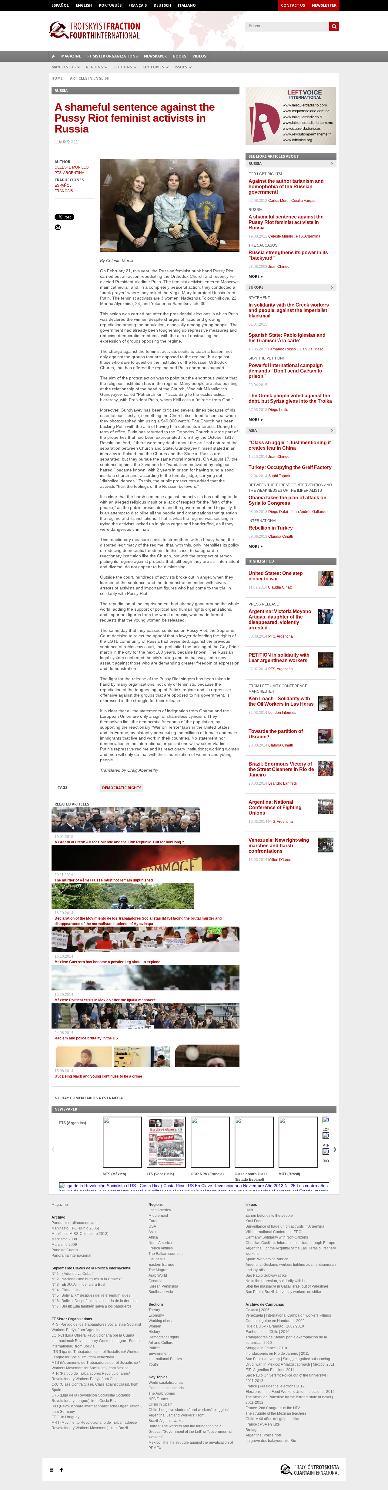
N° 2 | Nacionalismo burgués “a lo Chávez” (87, 1279)
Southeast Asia (161, 1292)
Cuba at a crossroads (166, 1388)
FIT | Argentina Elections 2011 (270, 1370)
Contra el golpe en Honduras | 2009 (275, 1321)
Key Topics (153, 67)
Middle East (158, 1215)
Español (60, 5)
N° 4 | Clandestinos (67, 1290)
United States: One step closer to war (276, 576)
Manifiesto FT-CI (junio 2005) (75, 1228)
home (53, 56)
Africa (153, 1237)
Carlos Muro (278, 201)
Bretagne (253, 1430)
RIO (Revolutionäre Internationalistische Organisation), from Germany (97, 1409)
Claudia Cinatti (280, 536)
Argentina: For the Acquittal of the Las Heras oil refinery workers (291, 1251)
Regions (94, 67)
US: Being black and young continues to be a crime (98, 1076)
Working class (160, 1321)
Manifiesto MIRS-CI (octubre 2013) (80, 1234)
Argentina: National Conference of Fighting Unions (275, 807)
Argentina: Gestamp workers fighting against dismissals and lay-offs (291, 1267)
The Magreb (159, 1270)
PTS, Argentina (69, 173)
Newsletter (324, 5)
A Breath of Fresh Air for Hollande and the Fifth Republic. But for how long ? (119, 842)
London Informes (282, 713)
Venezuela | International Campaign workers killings (288, 1315)
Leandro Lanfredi (282, 783)
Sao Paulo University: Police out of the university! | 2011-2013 (287, 1378)
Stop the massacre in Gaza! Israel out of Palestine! (287, 1286)
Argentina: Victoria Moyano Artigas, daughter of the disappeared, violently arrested (280, 619)
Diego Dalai (278, 512)
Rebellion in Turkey (271, 527)
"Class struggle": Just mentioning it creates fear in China (290, 445)
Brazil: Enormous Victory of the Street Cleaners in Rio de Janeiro (281, 769)
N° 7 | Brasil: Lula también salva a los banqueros (92, 1306)
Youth (153, 1364)
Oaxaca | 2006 (257, 1310)
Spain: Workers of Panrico (267, 1259)
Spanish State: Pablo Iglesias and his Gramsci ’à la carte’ (287, 338)
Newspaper (155, 56)
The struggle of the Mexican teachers (276, 1413)
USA (152, 1226)
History (154, 1332)
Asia (152, 1232)
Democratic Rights (121, 787)
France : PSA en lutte (263, 1424)
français (64, 191)
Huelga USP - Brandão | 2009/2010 (275, 1326)
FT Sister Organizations (112, 56)
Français (138, 5)
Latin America (160, 1210)
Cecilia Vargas (303, 201)
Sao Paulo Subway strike (266, 1275)
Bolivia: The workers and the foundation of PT (186, 1426)
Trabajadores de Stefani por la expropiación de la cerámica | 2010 (286, 1340)
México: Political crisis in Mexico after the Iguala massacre (105, 1000)
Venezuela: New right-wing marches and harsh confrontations (279, 846)
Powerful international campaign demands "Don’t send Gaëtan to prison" (286, 371)
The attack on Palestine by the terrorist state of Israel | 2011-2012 (289, 1400)
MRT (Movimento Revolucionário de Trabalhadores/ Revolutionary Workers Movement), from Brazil (94, 1425)
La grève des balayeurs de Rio (271, 1441)
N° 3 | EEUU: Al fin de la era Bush (79, 1284)
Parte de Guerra (65, 1250)
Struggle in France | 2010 (266, 1348)
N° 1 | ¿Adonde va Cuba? (73, 1274)
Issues (181, 67)
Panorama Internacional (71, 1255)
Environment (159, 1353)
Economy (156, 1315)
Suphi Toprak (279, 476)
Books (179, 56)
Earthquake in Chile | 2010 (267, 1332)
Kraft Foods (255, 1221)
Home (57, 78)
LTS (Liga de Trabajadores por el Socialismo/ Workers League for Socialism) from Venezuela (96, 1354)
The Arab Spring (162, 1393)
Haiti (249, 1210)
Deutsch (162, 5)
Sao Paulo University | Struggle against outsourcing (288, 1359)
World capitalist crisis (166, 1382)
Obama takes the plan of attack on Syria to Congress (287, 500)
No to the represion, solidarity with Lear (278, 1281)
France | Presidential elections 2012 (275, 1386)
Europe (155, 1221)
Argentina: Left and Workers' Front (176, 1415)
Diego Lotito (278, 410)
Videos (199, 56)
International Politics (165, 1359)
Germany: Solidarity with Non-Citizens (277, 1237)
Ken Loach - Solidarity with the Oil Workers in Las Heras (281, 701)
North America (160, 1243)
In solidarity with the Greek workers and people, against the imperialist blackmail (289, 310)
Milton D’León (279, 860)
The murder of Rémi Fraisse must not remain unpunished (104, 880)
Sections (122, 67)
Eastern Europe (161, 1264)
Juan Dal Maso (311, 349)
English (84, 5)
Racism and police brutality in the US (86, 1038)
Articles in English (89, 78)
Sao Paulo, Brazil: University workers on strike (283, 1292)
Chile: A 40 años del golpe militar (272, 1419)
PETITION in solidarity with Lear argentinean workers (279, 657)
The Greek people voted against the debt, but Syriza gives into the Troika (290, 398)
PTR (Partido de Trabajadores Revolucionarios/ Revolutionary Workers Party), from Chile (91, 1376)
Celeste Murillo (72, 167)
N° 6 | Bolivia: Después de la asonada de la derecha (95, 1301)
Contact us (293, 5)
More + (256, 276)
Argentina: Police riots (264, 1435)
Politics (154, 1348)
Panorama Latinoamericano (75, 1223)
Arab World (158, 1275)
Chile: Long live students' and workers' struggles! (189, 1410)
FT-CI (194, 30)
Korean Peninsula (163, 1286)
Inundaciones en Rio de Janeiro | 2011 (277, 1353)
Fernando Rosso (282, 349)
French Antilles (161, 1248)
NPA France (158, 1399)
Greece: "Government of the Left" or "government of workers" (190, 1434)
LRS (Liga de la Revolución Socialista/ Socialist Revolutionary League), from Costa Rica (91, 1398)
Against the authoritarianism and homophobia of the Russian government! (286, 187)
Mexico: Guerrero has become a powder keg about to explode (107, 962)
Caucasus (157, 1259)
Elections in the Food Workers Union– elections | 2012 (290, 1392)
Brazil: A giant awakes (166, 1421)
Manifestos (63, 67)
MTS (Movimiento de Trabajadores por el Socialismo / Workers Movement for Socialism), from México (96, 1365)
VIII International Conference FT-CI (274, 1232)
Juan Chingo (278, 266)
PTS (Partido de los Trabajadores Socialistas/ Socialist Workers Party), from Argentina (96, 1327)
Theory (154, 1310)
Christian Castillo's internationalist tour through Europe (290, 1243)
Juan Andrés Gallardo (308, 512)
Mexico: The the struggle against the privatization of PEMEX (191, 1445)
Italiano (187, 5)
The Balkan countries (166, 1254)
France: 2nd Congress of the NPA (273, 1408)
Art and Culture (161, 1343)
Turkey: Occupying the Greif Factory (290, 467)
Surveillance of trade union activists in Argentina (285, 1226)
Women (155, 1326)
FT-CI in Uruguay (65, 1417)
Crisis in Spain (160, 1404)
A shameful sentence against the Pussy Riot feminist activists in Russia (286, 222)
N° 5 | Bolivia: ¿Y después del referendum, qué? (91, 1295)
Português (110, 5)
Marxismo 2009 (64, 1244)
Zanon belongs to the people (269, 1215)
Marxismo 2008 (64, 1239)
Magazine (71, 56)
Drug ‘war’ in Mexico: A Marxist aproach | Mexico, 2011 (290, 1364)
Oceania (155, 1281)
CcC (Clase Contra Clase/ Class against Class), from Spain (95, 1387)
